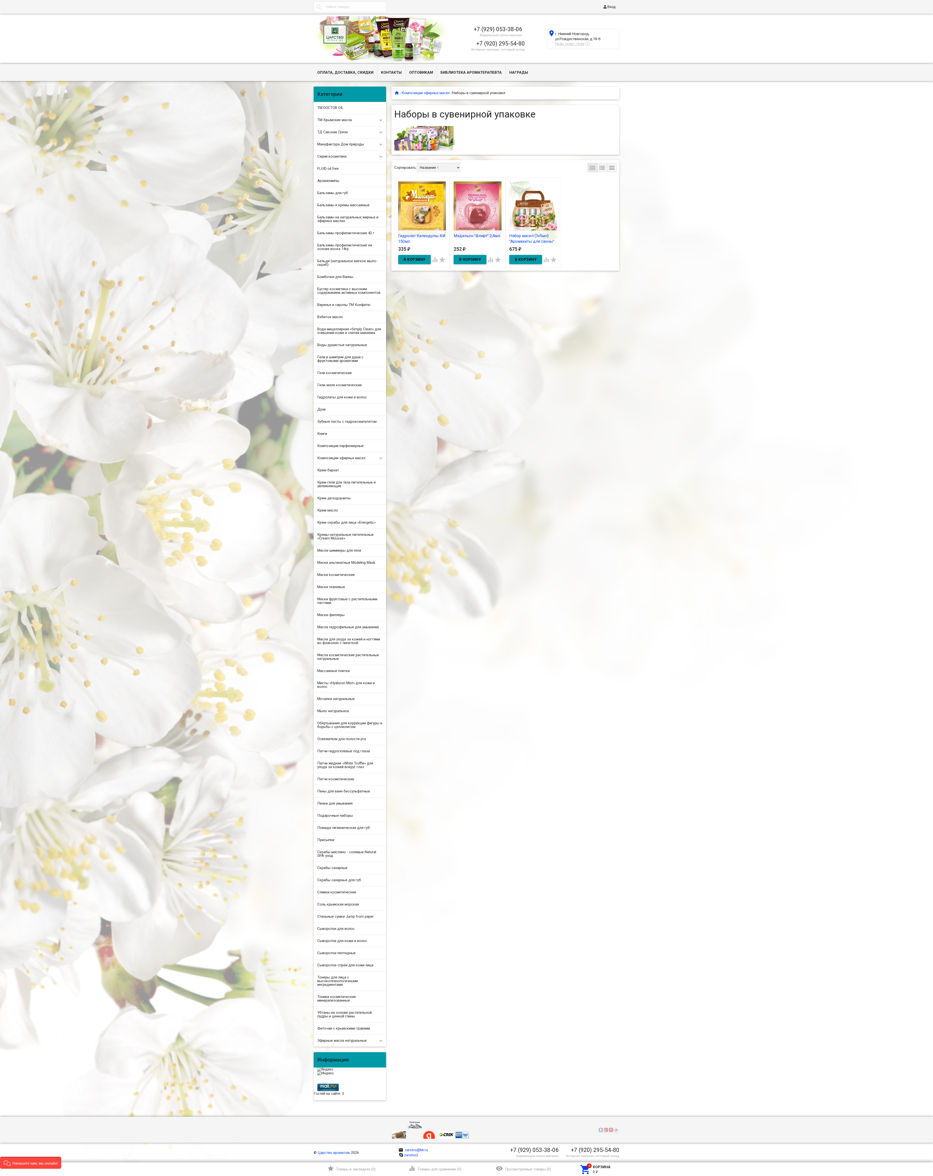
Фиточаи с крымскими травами (343, 1028)
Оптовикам (421, 72)
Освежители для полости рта (341, 739)
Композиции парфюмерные (340, 446)
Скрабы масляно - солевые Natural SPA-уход (346, 854)
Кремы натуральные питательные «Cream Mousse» (345, 536)
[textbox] (350, 6)
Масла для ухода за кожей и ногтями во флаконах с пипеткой (348, 641)
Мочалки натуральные (336, 699)
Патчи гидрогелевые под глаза (343, 751)
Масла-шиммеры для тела (339, 550)
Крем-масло (327, 510)
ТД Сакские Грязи (332, 132)
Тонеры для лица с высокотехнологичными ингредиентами (337, 981)
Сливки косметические (336, 892)
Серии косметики (331, 156)
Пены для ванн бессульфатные (343, 791)
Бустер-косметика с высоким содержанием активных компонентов (348, 291)
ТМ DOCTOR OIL (330, 108)
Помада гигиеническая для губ (343, 828)
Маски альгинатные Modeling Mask (346, 562)
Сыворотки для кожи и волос (342, 941)
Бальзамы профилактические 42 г (345, 233)
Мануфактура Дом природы (340, 144)
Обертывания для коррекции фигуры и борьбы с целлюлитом (349, 725)
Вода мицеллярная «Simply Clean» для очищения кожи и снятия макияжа (349, 331)
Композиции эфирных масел (341, 458)
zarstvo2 (411, 1155)
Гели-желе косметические (339, 385)
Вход (609, 6)
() (351, 1168)
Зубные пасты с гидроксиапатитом (347, 421)
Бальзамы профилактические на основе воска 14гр (344, 247)
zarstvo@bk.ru (413, 1150)
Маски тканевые (331, 587)
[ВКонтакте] (601, 1130)
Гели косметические (334, 373)
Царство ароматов (333, 1152)
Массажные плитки (333, 671)
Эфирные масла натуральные (342, 1040)
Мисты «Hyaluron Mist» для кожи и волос (346, 685)
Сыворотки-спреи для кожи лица (345, 965)
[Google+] (606, 1130)
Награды (518, 72)
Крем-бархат (328, 470)
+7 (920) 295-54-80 (500, 43)
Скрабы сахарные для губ (339, 880)
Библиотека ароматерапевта (471, 72)
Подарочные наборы (335, 815)
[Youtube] (616, 1130)
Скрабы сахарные (332, 868)
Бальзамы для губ (332, 193)
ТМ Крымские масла (334, 120)
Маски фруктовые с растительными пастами (347, 601)
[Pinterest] (611, 1130)
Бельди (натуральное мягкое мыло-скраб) (347, 263)
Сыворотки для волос (336, 928)
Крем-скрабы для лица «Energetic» (346, 522)
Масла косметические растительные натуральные (348, 657)
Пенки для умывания (335, 803)
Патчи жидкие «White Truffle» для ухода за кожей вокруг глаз (345, 765)
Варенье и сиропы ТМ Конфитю (344, 305)
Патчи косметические (335, 779)
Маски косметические (336, 575)
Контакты (391, 72)
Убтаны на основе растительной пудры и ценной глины (344, 1014)
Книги (322, 433)
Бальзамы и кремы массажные (343, 205)
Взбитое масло (330, 317)
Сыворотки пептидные (336, 953)
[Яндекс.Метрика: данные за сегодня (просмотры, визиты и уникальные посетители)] (325, 1069)
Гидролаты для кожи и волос (342, 397)
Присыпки (325, 840)
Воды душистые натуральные (342, 345)
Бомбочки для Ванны (335, 277)
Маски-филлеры (331, 615)
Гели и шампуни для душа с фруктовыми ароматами (340, 359)
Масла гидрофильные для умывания (348, 627)
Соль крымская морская (338, 904)
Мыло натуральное (333, 711)
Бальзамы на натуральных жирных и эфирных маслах (347, 219)
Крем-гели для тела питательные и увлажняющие (346, 484)
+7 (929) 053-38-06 (498, 29)
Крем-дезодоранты (334, 498)
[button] (30, 1163)
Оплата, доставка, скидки (345, 72)
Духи (321, 409)
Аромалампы (328, 181)
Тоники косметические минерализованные (336, 999)
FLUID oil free (328, 168)
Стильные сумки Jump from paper (345, 916)
